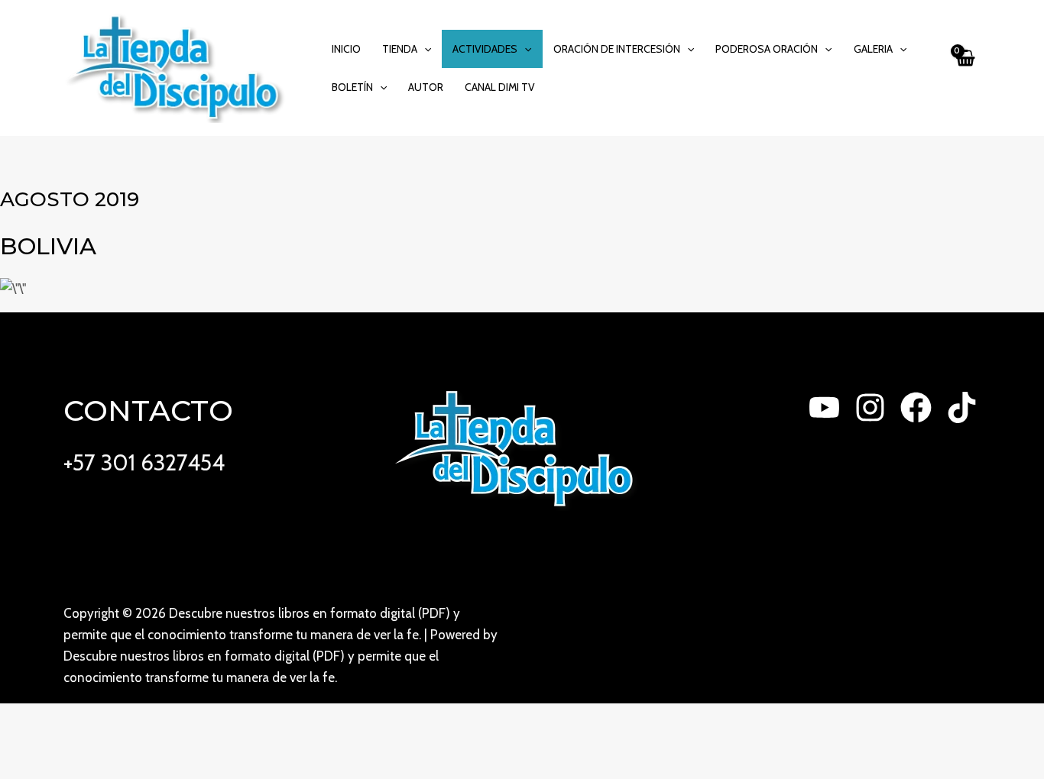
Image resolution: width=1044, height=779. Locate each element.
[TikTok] (962, 407)
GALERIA (873, 49)
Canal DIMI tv (500, 87)
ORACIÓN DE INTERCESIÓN (616, 49)
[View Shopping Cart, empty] (964, 67)
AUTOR (425, 87)
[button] (424, 49)
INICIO (346, 49)
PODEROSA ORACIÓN (766, 49)
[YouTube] (824, 407)
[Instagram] (870, 407)
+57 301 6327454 (144, 462)
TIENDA (399, 49)
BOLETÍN (352, 87)
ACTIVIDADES (484, 49)
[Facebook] (916, 407)
